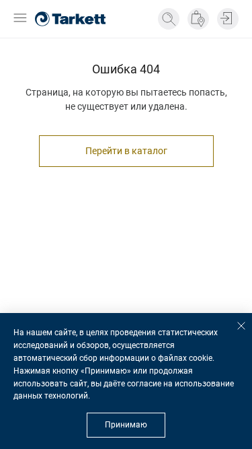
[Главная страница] (70, 19)
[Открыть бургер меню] (20, 19)
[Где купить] (198, 19)
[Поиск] (168, 19)
